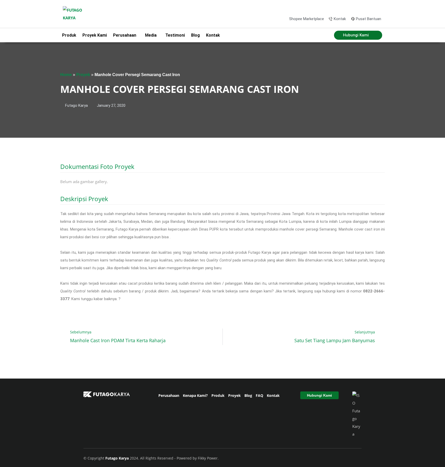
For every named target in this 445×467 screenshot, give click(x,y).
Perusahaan (168, 395)
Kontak (213, 35)
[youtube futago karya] (377, 7)
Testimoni (175, 35)
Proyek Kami (94, 35)
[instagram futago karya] (360, 7)
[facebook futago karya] (352, 7)
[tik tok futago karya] (369, 7)
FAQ (259, 395)
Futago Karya (117, 458)
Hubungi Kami (319, 395)
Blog (195, 35)
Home (66, 74)
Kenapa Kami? (195, 395)
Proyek (83, 74)
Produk (69, 35)
